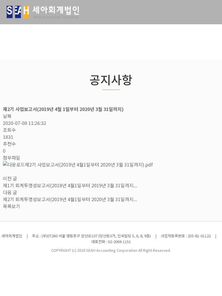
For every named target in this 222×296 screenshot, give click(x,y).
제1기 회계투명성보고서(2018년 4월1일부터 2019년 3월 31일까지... (70, 185)
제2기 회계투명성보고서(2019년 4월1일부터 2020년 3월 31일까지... (70, 199)
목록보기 (11, 206)
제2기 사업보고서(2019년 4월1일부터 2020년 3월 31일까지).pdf (89, 164)
